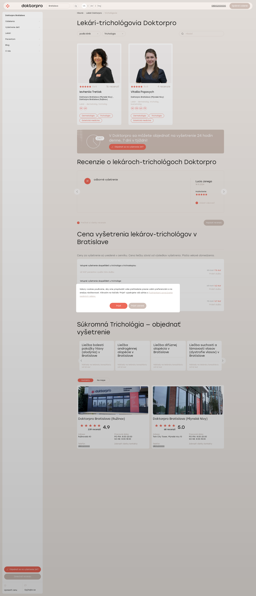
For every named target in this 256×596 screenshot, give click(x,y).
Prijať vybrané (137, 306)
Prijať (118, 306)
